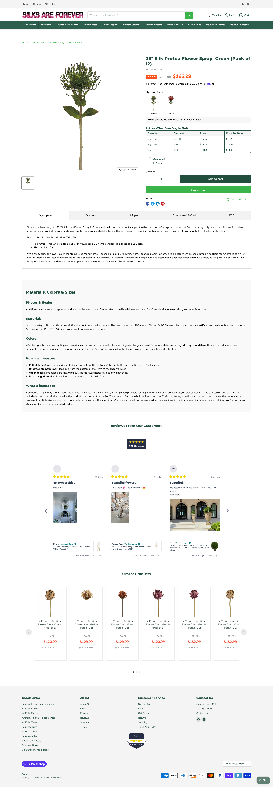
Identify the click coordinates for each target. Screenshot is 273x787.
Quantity (150, 172)
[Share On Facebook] (147, 204)
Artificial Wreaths (153, 24)
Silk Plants (46, 24)
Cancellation (144, 704)
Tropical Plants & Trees (67, 24)
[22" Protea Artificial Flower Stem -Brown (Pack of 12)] (230, 603)
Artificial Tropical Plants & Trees (38, 717)
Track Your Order (147, 726)
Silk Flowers (30, 24)
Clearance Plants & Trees (35, 749)
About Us (85, 704)
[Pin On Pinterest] (163, 204)
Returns (37, 4)
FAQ (46, 4)
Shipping (26, 4)
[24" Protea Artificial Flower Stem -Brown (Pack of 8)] (50, 603)
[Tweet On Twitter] (153, 204)
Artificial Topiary (110, 24)
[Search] (189, 15)
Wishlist (217, 15)
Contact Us (202, 713)
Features (91, 215)
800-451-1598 (204, 708)
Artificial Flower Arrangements (38, 704)
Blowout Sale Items (239, 24)
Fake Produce (194, 24)
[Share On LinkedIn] (158, 204)
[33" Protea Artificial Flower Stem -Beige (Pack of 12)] (86, 603)
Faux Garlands (29, 731)
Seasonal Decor (30, 745)
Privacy (84, 713)
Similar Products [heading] (136, 574)
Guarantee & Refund (184, 215)
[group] (50, 624)
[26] (28, 183)
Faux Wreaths (29, 736)
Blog (53, 4)
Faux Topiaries (29, 726)
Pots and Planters (31, 740)
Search (25, 774)
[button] (65, 507)
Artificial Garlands (131, 24)
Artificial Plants (30, 713)
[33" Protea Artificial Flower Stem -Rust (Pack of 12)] (122, 603)
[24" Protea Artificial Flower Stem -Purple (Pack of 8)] (158, 603)
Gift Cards (143, 713)
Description (45, 215)
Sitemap (84, 722)
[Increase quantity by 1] (173, 179)
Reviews (84, 717)
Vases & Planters (175, 24)
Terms (83, 726)
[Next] (227, 511)
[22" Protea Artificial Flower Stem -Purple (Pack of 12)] (194, 603)
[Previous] (45, 511)
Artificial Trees (90, 24)
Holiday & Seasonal (215, 24)
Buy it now (198, 190)
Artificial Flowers (30, 708)
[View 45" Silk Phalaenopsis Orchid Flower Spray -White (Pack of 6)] (98, 546)
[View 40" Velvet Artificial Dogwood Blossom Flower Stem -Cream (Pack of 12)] (157, 546)
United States (235, 763)
